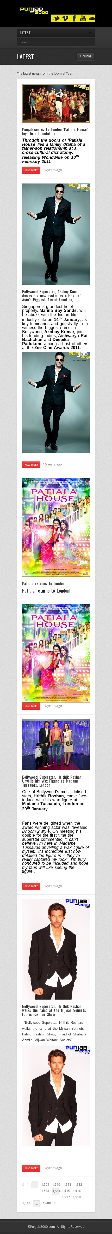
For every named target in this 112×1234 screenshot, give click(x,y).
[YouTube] (83, 18)
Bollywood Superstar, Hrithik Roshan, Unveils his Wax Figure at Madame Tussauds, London (52, 781)
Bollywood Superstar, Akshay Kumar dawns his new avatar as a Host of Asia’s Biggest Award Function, (51, 295)
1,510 (56, 1184)
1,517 (66, 1197)
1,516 (77, 1191)
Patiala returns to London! (43, 583)
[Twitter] (56, 18)
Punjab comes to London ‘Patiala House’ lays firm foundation (55, 131)
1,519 (26, 1203)
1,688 (47, 1203)
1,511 (67, 1184)
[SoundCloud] (92, 18)
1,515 (66, 1191)
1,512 (78, 1184)
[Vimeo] (65, 18)
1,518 (77, 1197)
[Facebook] (74, 18)
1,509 (45, 1184)
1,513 (45, 1191)
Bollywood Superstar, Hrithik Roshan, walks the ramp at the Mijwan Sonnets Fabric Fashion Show (54, 1010)
